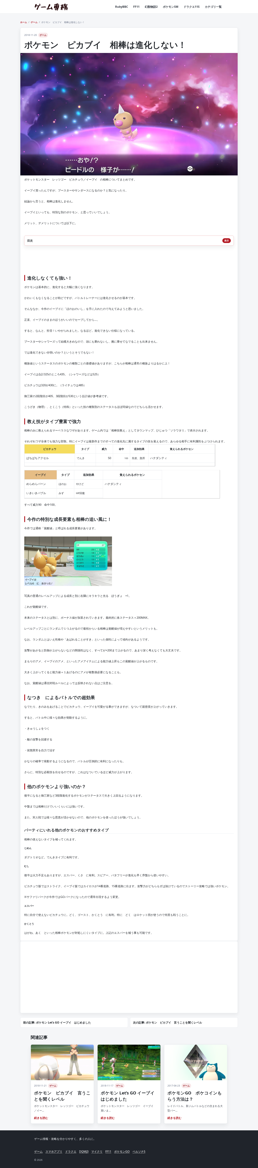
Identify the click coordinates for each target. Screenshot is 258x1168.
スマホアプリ (53, 1151)
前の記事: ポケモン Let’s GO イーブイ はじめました (57, 1022)
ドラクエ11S (192, 7)
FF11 (136, 7)
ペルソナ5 (139, 1151)
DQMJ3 (83, 1151)
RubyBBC (121, 7)
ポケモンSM (170, 7)
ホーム (23, 22)
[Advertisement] (52, 981)
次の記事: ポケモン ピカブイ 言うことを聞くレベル (167, 1022)
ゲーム (34, 22)
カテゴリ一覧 (213, 7)
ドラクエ (70, 1151)
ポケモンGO (122, 1151)
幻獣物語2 (151, 7)
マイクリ (96, 1151)
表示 (226, 240)
